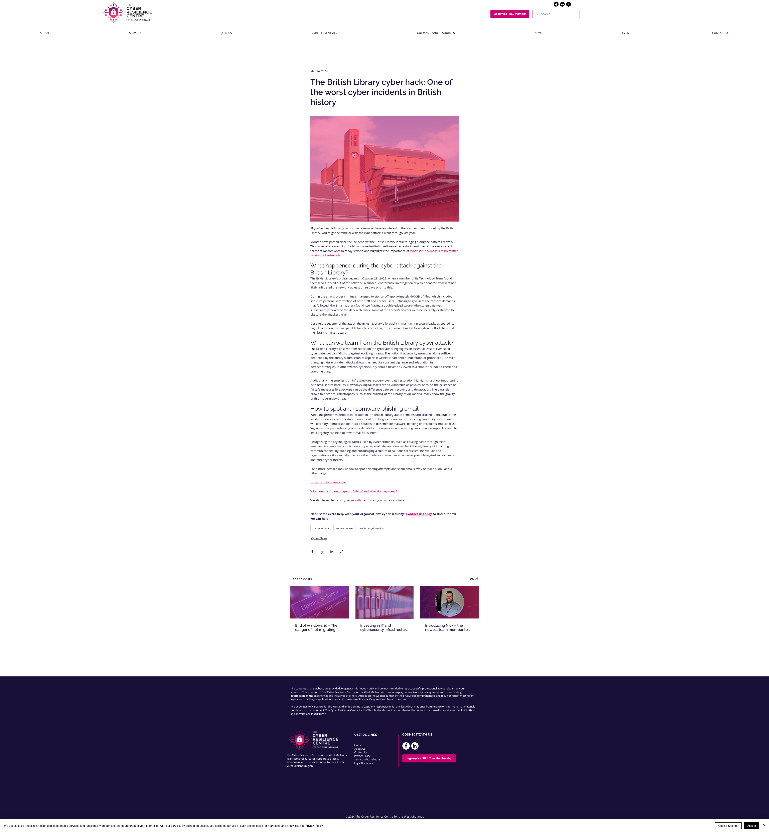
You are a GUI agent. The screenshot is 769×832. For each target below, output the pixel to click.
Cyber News (319, 538)
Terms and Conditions (367, 759)
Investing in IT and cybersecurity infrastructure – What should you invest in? (384, 627)
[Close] (764, 825)
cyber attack (321, 528)
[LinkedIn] (562, 4)
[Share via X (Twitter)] (322, 552)
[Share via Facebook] (312, 552)
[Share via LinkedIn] (332, 552)
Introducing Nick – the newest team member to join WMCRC (446, 627)
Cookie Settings (728, 826)
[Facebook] (556, 4)
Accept (751, 826)
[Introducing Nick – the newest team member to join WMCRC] (449, 602)
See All (474, 578)
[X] (568, 4)
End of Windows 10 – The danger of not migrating (316, 627)
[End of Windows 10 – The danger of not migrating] (319, 602)
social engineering (372, 528)
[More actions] (456, 71)
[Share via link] (342, 552)
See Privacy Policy (311, 826)
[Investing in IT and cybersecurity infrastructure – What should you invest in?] (384, 602)
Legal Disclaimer (363, 763)
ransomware (344, 528)
